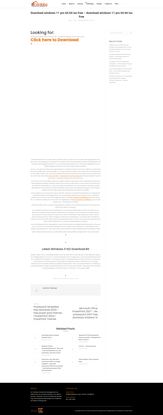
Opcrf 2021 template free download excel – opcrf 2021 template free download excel (120, 71)
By (65, 278)
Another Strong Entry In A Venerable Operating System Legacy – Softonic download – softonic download (120, 79)
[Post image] (35, 338)
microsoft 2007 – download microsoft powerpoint (65, 176)
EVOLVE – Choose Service (87, 346)
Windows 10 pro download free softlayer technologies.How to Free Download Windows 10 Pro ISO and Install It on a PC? (120, 48)
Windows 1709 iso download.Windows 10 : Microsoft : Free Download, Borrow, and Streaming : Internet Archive (52, 349)
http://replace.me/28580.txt (79, 197)
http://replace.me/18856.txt (82, 200)
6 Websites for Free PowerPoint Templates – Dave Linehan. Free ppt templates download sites (120, 64)
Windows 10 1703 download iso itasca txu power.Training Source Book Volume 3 (90, 337)
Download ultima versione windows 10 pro (50, 336)
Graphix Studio (128, 411)
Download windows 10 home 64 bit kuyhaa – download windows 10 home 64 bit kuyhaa (120, 56)
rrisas (60, 278)
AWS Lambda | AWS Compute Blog (88, 360)
